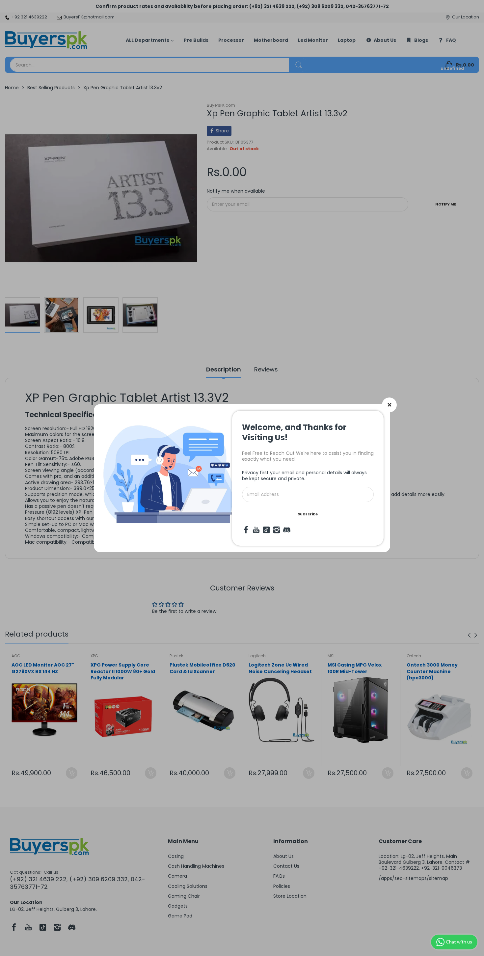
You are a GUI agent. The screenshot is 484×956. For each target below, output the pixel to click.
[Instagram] (277, 530)
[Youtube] (256, 530)
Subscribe (308, 514)
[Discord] (287, 530)
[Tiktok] (266, 530)
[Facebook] (246, 530)
